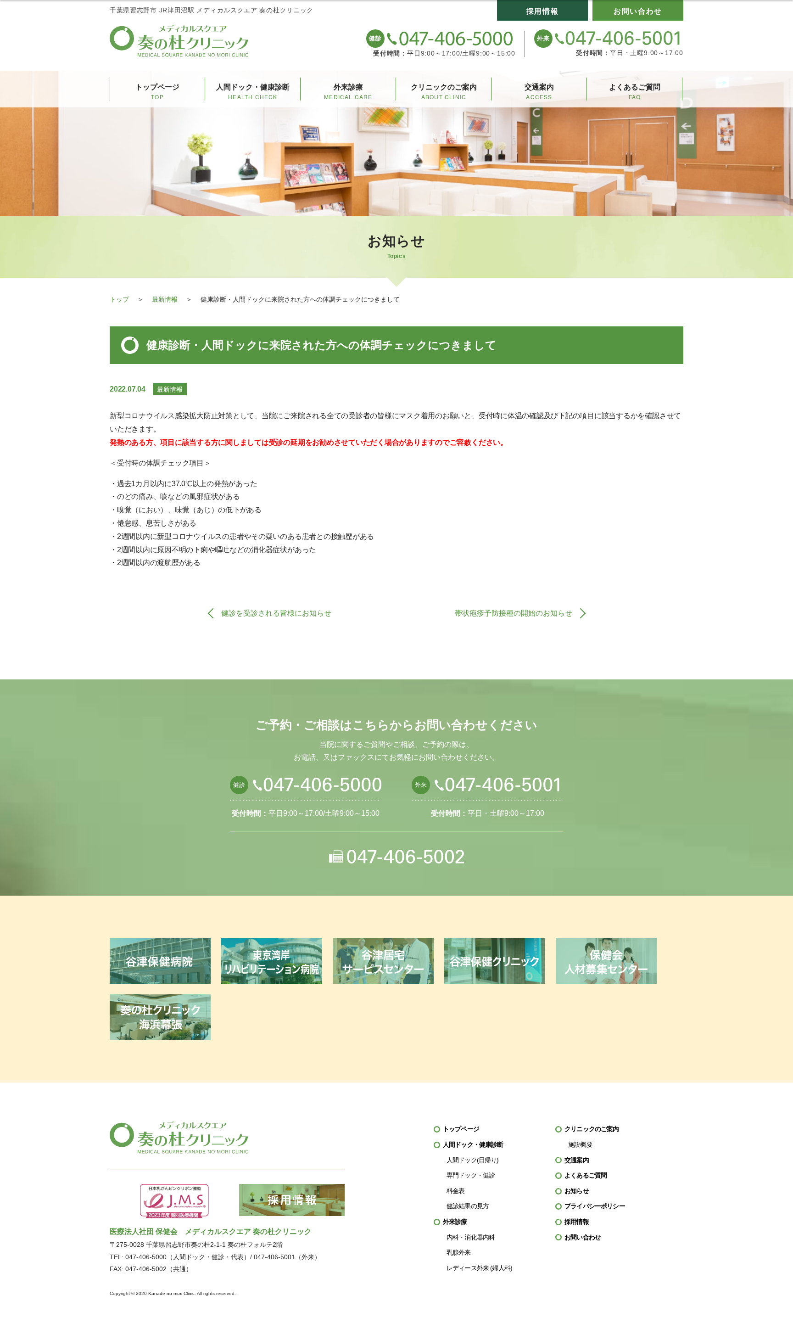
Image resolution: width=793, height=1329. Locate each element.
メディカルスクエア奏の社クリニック (179, 1138)
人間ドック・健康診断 (253, 92)
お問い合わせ (638, 11)
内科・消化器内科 (471, 1237)
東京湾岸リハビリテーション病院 (271, 961)
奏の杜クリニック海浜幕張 (160, 1017)
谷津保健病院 (160, 961)
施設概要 (580, 1144)
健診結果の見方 (468, 1206)
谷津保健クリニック (494, 961)
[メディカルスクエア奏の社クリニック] (179, 41)
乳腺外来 (459, 1252)
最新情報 (165, 299)
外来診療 (348, 92)
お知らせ (576, 1190)
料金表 (455, 1190)
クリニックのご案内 (444, 92)
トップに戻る (767, 1303)
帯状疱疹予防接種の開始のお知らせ (513, 613)
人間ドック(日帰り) (473, 1160)
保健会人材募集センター (606, 961)
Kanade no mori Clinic (171, 1293)
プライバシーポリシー (594, 1206)
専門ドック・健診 (471, 1175)
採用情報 (542, 11)
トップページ (157, 92)
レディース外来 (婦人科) (479, 1268)
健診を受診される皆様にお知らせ (276, 613)
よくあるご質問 (634, 92)
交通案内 (539, 92)
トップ (119, 299)
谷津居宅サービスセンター (383, 961)
